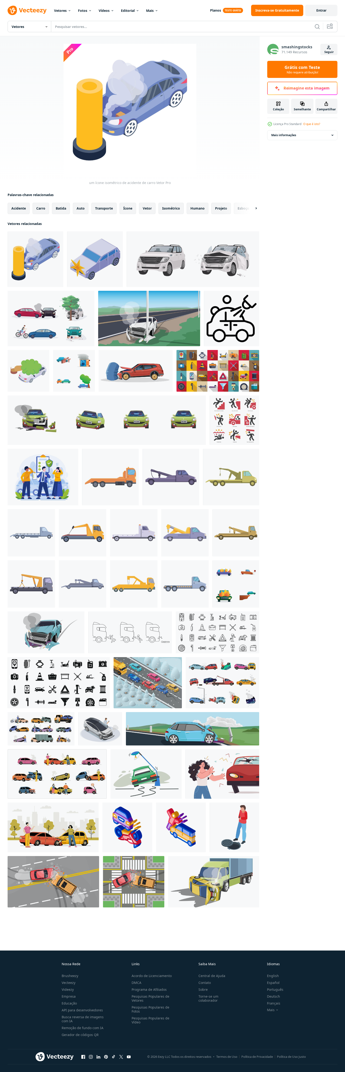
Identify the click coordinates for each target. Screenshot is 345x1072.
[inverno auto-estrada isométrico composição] (148, 682)
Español (273, 982)
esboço (243, 208)
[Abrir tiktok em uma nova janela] (113, 1057)
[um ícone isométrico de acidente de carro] (35, 259)
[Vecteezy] (27, 10)
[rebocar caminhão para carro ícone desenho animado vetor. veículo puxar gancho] (185, 532)
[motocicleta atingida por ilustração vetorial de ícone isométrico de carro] (127, 827)
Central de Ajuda (211, 975)
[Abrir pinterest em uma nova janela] (106, 1057)
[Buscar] (317, 26)
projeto (221, 208)
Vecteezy (68, 982)
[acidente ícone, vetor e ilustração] (234, 420)
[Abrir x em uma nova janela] (121, 1057)
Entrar (321, 10)
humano (197, 208)
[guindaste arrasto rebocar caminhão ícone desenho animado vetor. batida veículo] (110, 477)
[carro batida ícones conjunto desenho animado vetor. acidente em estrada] (235, 584)
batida (61, 208)
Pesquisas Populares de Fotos (150, 1009)
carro (40, 208)
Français (273, 1003)
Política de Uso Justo (291, 1056)
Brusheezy (70, 975)
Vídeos (104, 10)
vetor (147, 208)
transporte (104, 208)
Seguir (329, 52)
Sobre (203, 989)
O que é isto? (311, 124)
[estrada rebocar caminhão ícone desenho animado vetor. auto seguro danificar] (133, 584)
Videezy (68, 989)
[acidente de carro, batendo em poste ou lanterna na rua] (146, 774)
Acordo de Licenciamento (152, 975)
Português (275, 989)
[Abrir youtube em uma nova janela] (129, 1057)
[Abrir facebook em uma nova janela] (83, 1057)
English (273, 975)
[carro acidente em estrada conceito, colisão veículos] (53, 827)
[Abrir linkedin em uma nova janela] (98, 1057)
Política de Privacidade (257, 1056)
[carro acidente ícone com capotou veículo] (231, 318)
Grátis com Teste (302, 69)
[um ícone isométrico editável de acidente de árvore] (28, 371)
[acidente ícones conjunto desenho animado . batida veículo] (74, 371)
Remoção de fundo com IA (82, 1028)
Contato (204, 982)
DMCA (136, 982)
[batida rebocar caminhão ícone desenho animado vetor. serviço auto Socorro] (133, 532)
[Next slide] (252, 208)
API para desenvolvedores (82, 1010)
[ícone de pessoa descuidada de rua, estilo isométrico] (234, 827)
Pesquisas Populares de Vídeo (150, 1020)
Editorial (128, 10)
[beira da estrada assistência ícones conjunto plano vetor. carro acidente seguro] (217, 371)
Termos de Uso (226, 1056)
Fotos (82, 10)
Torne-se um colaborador (208, 998)
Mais (150, 10)
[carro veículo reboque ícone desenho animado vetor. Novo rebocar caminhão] (31, 584)
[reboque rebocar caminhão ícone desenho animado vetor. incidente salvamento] (231, 477)
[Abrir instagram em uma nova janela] (91, 1057)
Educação (69, 1003)
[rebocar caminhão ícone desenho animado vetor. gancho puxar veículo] (82, 584)
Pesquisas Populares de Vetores (150, 998)
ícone (127, 208)
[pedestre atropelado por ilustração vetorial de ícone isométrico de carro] (181, 827)
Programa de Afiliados (149, 989)
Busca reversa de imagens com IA (83, 1019)
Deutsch (273, 996)
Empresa (69, 996)
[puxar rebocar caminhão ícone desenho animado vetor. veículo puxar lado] (31, 532)
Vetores (60, 10)
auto (81, 208)
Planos (215, 10)
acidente (18, 208)
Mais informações (283, 135)
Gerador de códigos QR (80, 1034)
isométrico (171, 208)
